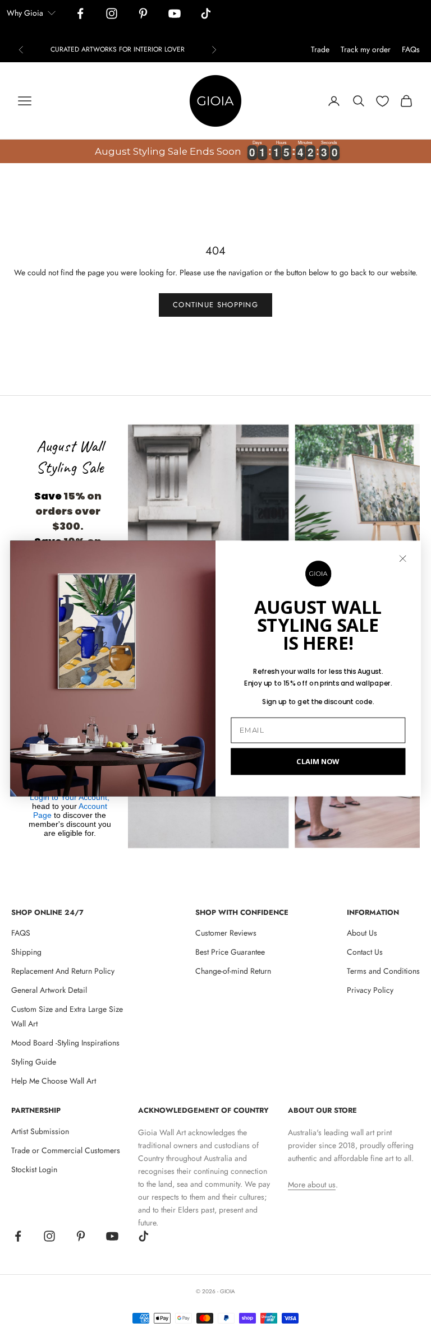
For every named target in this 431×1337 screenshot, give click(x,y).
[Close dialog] (402, 558)
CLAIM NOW (318, 761)
